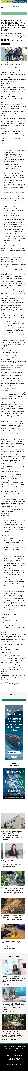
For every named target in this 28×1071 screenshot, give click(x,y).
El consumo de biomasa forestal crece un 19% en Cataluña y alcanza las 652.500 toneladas (13, 917)
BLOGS (23, 1046)
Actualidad (4, 17)
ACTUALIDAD (11, 1046)
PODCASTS (10, 1048)
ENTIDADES (16, 1048)
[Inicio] (14, 7)
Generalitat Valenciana (9, 1039)
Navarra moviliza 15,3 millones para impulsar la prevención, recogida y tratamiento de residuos (13, 1006)
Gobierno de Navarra (8, 1011)
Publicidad (22, 1048)
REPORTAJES (18, 1046)
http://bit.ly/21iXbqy (10, 614)
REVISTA (5, 1046)
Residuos (13, 17)
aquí (21, 194)
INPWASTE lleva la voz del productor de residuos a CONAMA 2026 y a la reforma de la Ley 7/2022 (14, 979)
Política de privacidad (16, 1064)
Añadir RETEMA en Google (17, 40)
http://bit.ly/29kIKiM (14, 684)
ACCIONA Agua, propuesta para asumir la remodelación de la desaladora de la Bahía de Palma (13, 836)
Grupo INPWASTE (7, 984)
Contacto (14, 1050)
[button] (2, 40)
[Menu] (2, 7)
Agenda (5, 1048)
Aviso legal (9, 1064)
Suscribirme (14, 700)
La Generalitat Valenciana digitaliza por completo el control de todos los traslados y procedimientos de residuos (13, 1034)
